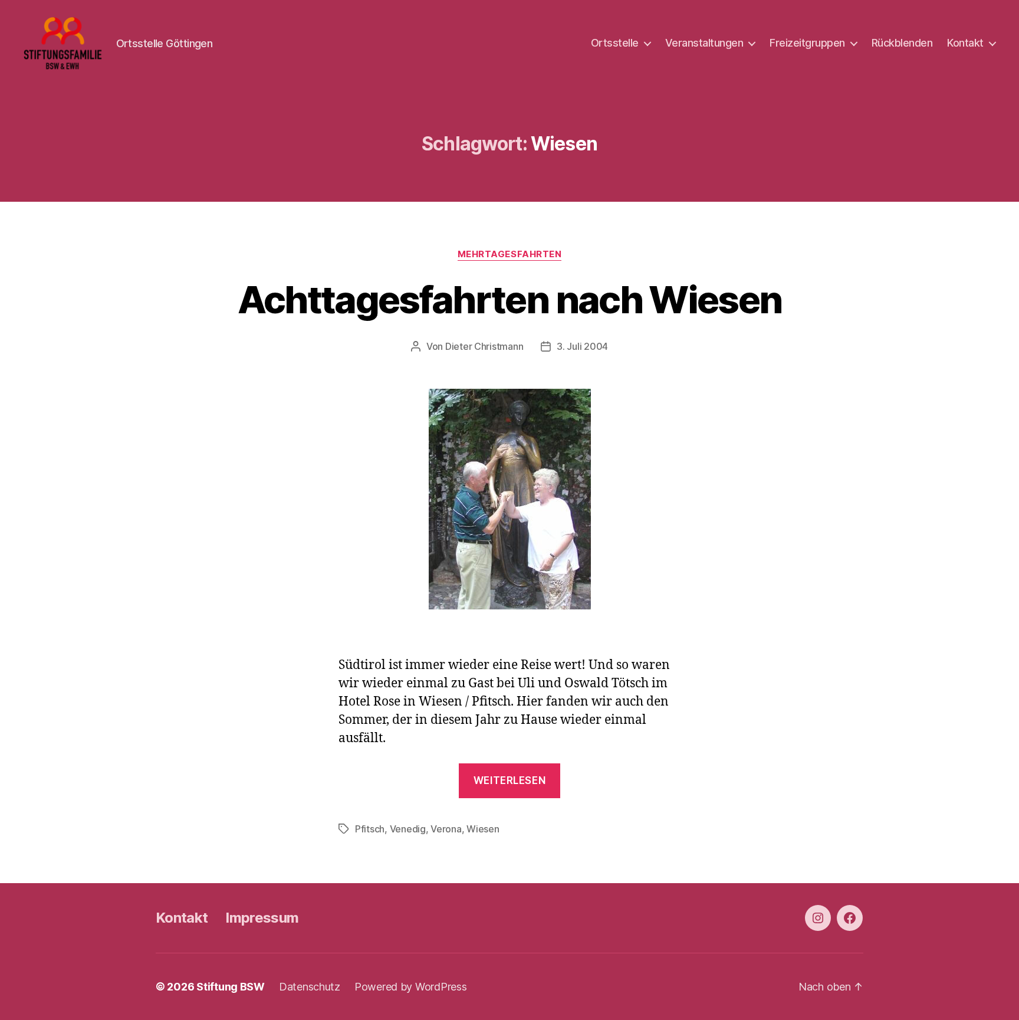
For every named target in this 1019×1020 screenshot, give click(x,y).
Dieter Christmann (484, 346)
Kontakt (965, 43)
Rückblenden (902, 43)
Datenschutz (309, 986)
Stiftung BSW (230, 986)
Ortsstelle (615, 43)
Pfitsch (369, 829)
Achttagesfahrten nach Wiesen (510, 299)
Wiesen (482, 829)
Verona (445, 829)
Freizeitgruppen (807, 43)
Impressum (261, 917)
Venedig (408, 829)
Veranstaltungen (704, 43)
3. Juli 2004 (582, 346)
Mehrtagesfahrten (510, 254)
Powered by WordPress (410, 986)
